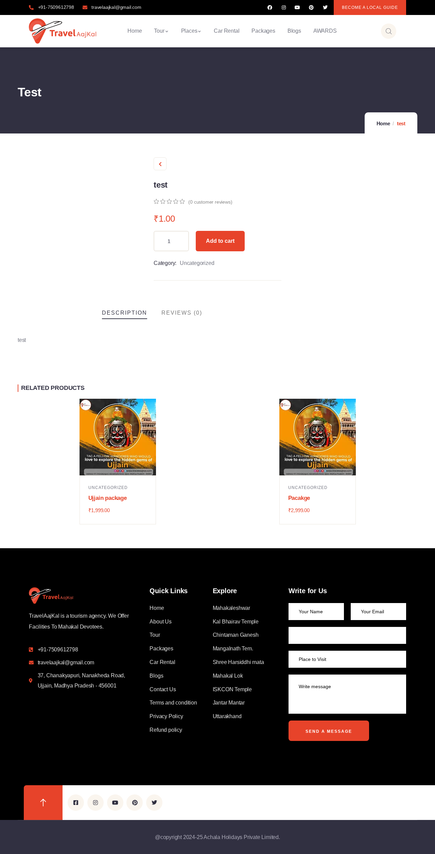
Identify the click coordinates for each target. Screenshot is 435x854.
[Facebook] (270, 7)
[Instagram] (283, 7)
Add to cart (220, 241)
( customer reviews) (210, 202)
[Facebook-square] (76, 802)
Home (383, 123)
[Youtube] (297, 7)
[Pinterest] (311, 7)
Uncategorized (197, 263)
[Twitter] (325, 7)
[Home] (62, 31)
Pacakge (299, 498)
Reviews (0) (181, 313)
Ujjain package (107, 498)
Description (124, 313)
